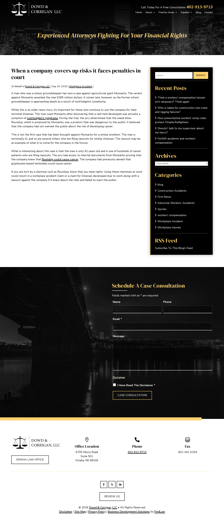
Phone (167, 302)
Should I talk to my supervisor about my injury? (179, 130)
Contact (208, 12)
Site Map (80, 511)
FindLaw (159, 511)
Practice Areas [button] (166, 12)
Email (117, 319)
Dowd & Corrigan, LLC (37, 86)
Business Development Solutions (129, 511)
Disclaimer (119, 377)
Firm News (164, 197)
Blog (198, 12)
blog (160, 184)
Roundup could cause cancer (60, 159)
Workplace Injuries (169, 227)
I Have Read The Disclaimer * (136, 385)
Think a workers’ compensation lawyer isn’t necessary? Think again (180, 100)
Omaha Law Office (30, 459)
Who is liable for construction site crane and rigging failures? (181, 110)
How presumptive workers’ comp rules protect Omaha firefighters (180, 120)
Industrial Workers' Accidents (176, 203)
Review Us (112, 496)
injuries (162, 209)
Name (116, 302)
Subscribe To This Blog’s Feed (174, 248)
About (148, 12)
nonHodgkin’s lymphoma (42, 118)
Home (138, 12)
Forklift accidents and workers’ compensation (175, 141)
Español (185, 12)
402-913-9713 (200, 7)
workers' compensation (172, 215)
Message (118, 336)
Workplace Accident (80, 86)
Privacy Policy (97, 511)
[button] (217, 522)
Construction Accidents (172, 191)
